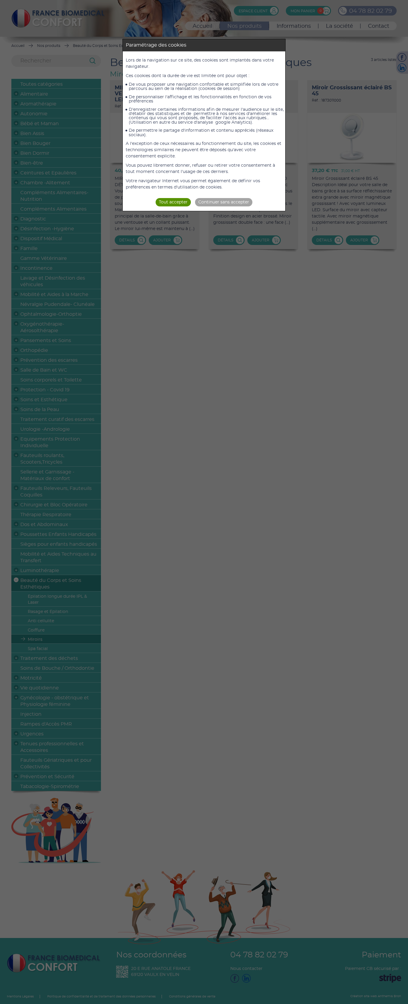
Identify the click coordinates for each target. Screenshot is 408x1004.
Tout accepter (173, 202)
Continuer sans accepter (223, 202)
